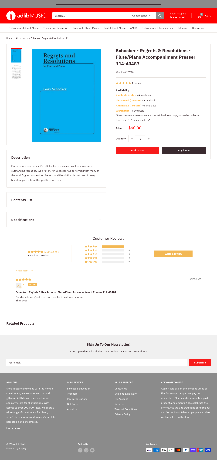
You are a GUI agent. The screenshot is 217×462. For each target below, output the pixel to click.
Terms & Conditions (126, 409)
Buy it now (184, 150)
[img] (23, 279)
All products (22, 38)
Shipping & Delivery (126, 393)
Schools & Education (78, 388)
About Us (72, 409)
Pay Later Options (77, 398)
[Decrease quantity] (132, 138)
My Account (121, 398)
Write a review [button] (173, 253)
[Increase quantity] (148, 138)
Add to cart (137, 150)
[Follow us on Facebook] (80, 450)
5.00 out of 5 (51, 251)
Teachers (72, 393)
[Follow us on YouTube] (92, 450)
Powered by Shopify (16, 448)
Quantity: (121, 138)
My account (177, 17)
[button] (124, 83)
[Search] (160, 15)
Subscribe (200, 362)
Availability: (123, 90)
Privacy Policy (122, 414)
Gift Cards (72, 404)
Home (9, 38)
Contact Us (121, 388)
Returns (119, 404)
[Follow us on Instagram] (86, 450)
